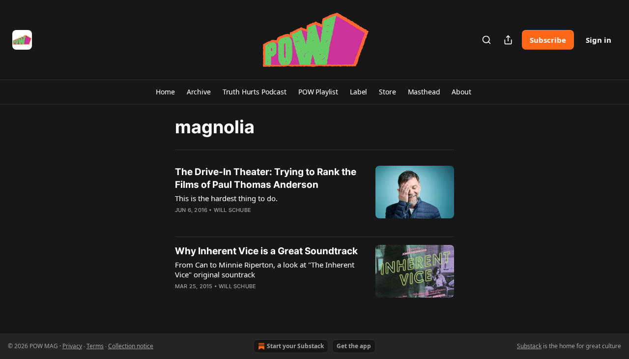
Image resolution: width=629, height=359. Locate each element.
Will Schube (232, 210)
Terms (95, 346)
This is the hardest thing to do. (226, 198)
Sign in (598, 40)
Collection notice (130, 346)
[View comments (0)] (239, 223)
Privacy (72, 346)
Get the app (354, 346)
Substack (529, 346)
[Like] (181, 223)
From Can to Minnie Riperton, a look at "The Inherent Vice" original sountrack (264, 269)
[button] (165, 92)
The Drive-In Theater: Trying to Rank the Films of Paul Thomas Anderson (265, 178)
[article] (314, 197)
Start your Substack (295, 346)
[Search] (486, 40)
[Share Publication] (508, 40)
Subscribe (548, 40)
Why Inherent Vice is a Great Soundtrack (266, 251)
